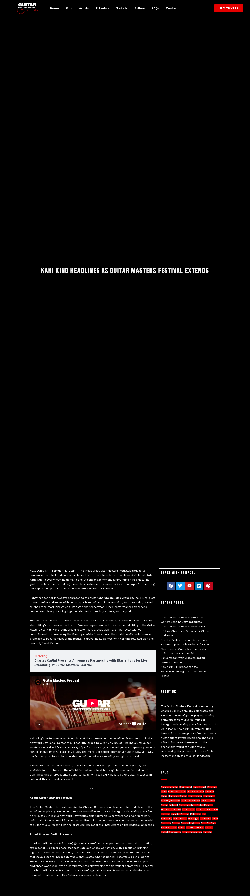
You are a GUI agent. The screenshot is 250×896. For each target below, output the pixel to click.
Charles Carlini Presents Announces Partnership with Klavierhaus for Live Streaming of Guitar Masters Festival (185, 644)
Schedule (103, 8)
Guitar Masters (187, 805)
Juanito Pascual (180, 814)
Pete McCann (208, 823)
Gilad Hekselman (190, 800)
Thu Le (209, 827)
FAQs (155, 8)
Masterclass (180, 818)
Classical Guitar (177, 791)
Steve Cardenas (195, 827)
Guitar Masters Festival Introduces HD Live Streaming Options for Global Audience (185, 631)
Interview (175, 809)
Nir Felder (205, 818)
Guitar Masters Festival (113, 570)
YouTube (207, 832)
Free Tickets (195, 796)
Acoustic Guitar (169, 787)
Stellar (181, 827)
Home (54, 8)
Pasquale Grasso (190, 823)
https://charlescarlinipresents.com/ (83, 875)
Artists (84, 8)
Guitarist (173, 805)
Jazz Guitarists (204, 809)
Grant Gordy (208, 800)
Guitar (164, 805)
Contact (172, 8)
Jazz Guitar (188, 809)
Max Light (193, 818)
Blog (69, 8)
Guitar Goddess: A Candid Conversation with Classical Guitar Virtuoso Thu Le (183, 658)
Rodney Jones (169, 827)
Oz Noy (176, 823)
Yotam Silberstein (192, 832)
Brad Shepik (199, 787)
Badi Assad (185, 787)
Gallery (139, 8)
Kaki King (195, 814)
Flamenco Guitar (177, 796)
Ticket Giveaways (171, 832)
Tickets (122, 8)
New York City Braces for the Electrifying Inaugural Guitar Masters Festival (185, 671)
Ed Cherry (192, 791)
